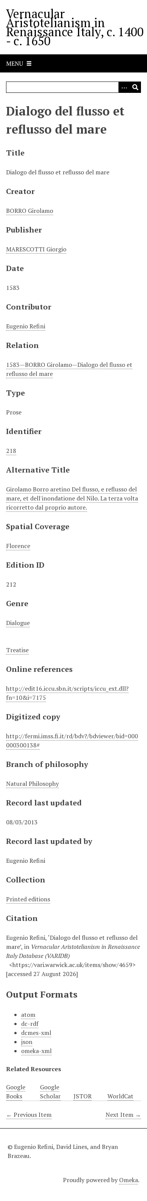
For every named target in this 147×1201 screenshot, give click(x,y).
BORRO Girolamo (29, 210)
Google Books (15, 1091)
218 (11, 451)
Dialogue (18, 623)
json (26, 1042)
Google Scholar (50, 1091)
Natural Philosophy (32, 783)
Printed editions (28, 899)
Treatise (17, 650)
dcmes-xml (36, 1033)
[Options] (124, 87)
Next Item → (123, 1114)
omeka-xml (36, 1051)
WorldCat (120, 1096)
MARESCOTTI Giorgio (36, 249)
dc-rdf (29, 1023)
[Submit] (135, 87)
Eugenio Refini (25, 326)
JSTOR (83, 1096)
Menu (14, 63)
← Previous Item (29, 1114)
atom (28, 1014)
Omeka (128, 1180)
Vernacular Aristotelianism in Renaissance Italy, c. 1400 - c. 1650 (75, 27)
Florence (18, 546)
